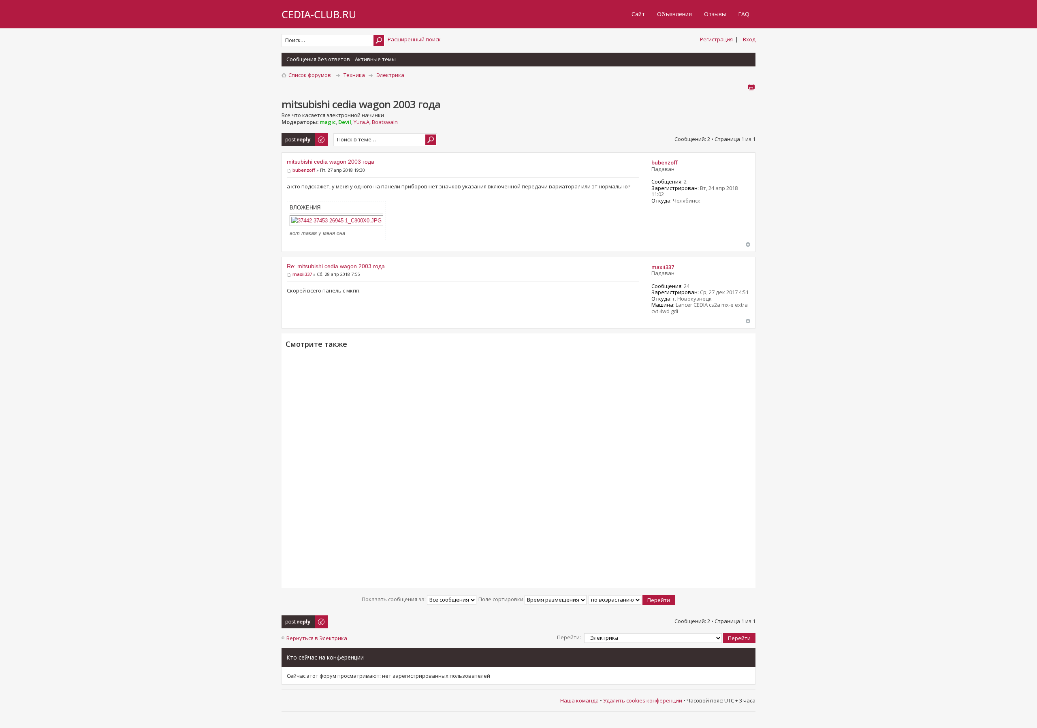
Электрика (390, 75)
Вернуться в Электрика (316, 638)
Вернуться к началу (748, 244)
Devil (344, 122)
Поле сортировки (501, 599)
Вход (749, 39)
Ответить (294, 137)
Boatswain (385, 122)
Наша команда (579, 700)
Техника (354, 75)
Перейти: (569, 637)
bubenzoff (303, 170)
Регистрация (716, 39)
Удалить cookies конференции (642, 700)
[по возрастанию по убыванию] (632, 599)
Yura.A (361, 122)
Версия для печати (751, 87)
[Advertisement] (518, 467)
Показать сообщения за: (394, 599)
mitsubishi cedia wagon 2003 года (330, 161)
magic (328, 122)
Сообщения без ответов (318, 59)
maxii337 (302, 274)
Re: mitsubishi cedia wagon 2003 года (336, 266)
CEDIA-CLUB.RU (319, 14)
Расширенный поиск (414, 39)
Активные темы (375, 59)
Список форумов (309, 75)
